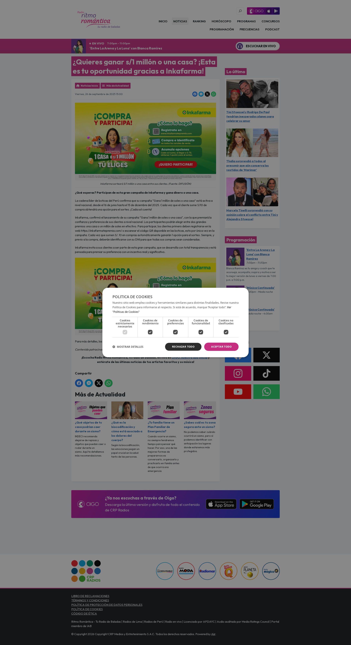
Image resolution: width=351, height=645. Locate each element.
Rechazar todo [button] (183, 346)
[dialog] (175, 322)
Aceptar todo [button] (221, 346)
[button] (127, 347)
